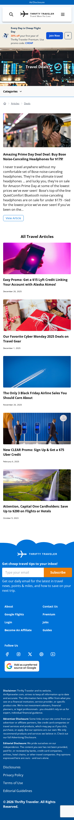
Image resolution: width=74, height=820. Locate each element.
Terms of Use (13, 783)
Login (8, 622)
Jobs (46, 622)
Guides (47, 630)
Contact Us (50, 606)
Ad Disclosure (37, 2)
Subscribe (58, 572)
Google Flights (14, 614)
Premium (49, 614)
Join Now (54, 35)
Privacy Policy (13, 775)
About (9, 606)
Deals (27, 103)
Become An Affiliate (18, 630)
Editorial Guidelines (17, 791)
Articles (15, 103)
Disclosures (12, 767)
